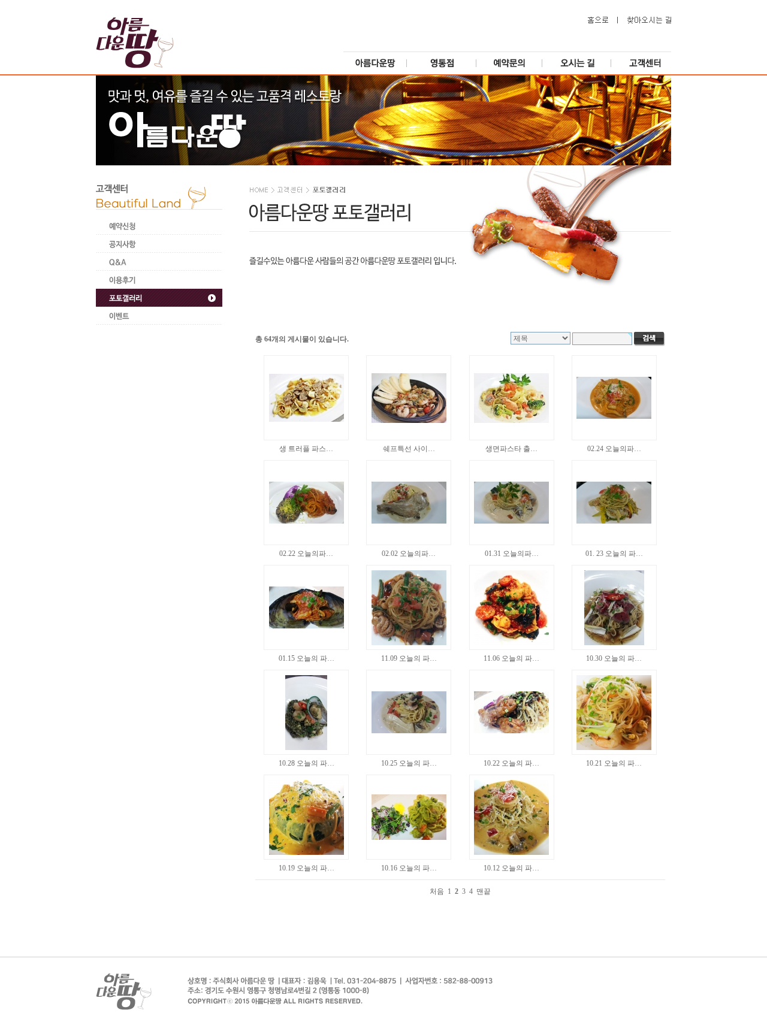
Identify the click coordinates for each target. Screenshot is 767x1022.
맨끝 (483, 891)
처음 (437, 891)
